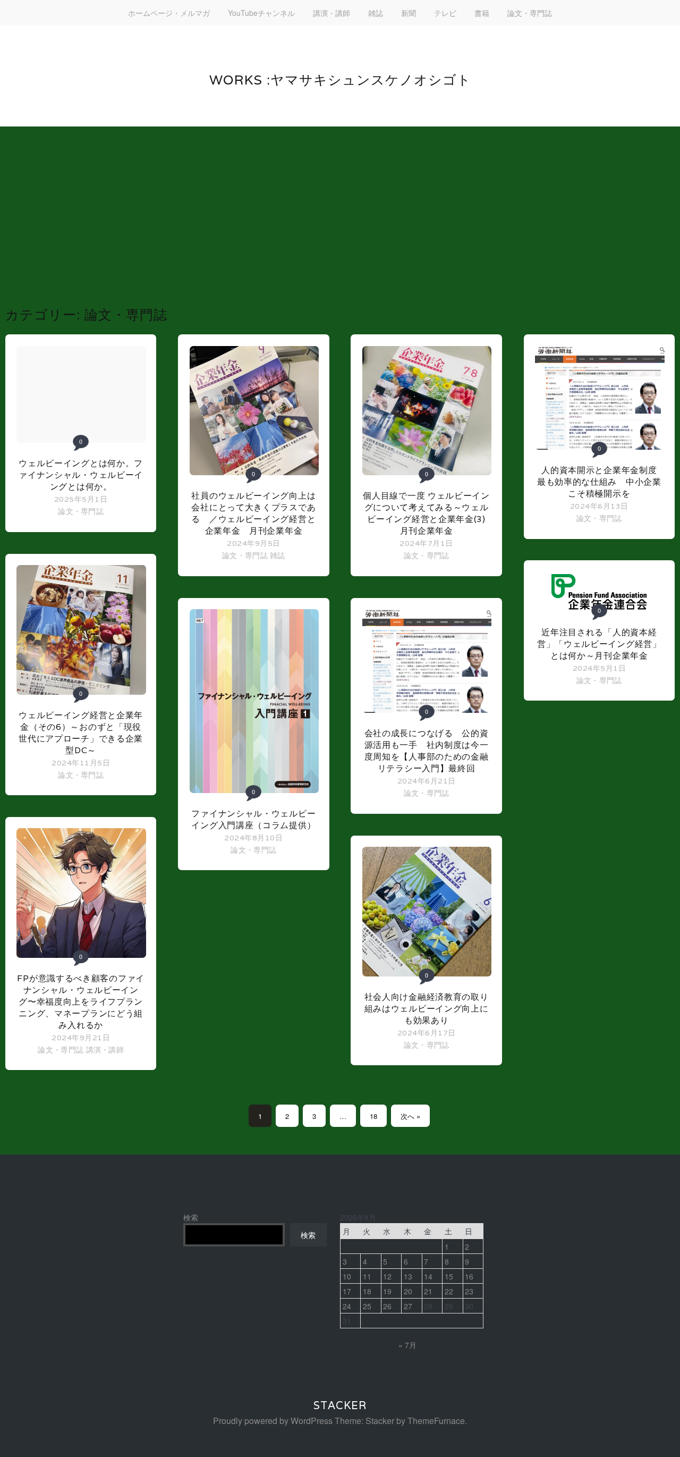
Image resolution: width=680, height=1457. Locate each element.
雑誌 (375, 12)
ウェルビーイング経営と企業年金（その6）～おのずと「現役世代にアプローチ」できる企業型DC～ (81, 733)
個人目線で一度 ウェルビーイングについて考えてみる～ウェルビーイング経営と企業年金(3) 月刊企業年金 (426, 513)
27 (408, 1306)
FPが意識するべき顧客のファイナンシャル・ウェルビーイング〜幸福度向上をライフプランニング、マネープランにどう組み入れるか (80, 1002)
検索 (190, 1217)
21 (428, 1291)
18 (373, 1116)
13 (408, 1276)
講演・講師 (331, 12)
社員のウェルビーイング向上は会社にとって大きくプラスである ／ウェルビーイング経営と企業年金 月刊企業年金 (253, 513)
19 (387, 1291)
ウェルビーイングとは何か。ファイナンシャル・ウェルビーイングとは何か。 (81, 475)
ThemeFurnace (436, 1420)
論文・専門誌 (529, 12)
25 (367, 1306)
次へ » (410, 1116)
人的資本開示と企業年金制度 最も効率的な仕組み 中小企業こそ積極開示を (601, 482)
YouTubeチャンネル (261, 12)
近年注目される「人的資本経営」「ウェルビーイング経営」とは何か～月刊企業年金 (599, 644)
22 (449, 1291)
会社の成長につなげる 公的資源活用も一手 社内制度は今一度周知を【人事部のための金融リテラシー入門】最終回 (426, 751)
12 (387, 1276)
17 (347, 1291)
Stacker (340, 1405)
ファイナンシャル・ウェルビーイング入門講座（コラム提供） (253, 819)
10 (347, 1276)
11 (367, 1276)
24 (347, 1306)
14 (428, 1276)
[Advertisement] (340, 226)
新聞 (408, 12)
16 (469, 1276)
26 (387, 1306)
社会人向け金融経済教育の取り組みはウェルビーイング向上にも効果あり (426, 1008)
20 (408, 1291)
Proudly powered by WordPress (273, 1420)
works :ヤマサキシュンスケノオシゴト (340, 79)
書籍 (481, 12)
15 (449, 1276)
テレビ (445, 12)
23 (469, 1291)
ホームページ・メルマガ (169, 12)
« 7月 (407, 1345)
